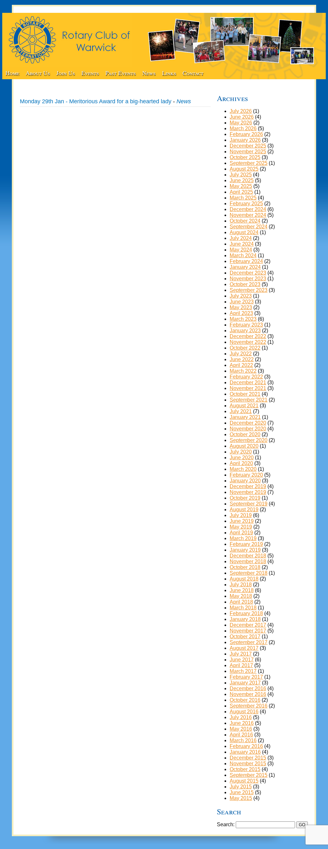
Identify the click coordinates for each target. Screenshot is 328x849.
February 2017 (246, 677)
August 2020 (244, 446)
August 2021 (244, 405)
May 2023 (241, 307)
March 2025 (243, 197)
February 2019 (246, 544)
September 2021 (248, 400)
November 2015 (248, 763)
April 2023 (241, 313)
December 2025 (248, 146)
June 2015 (242, 792)
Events (90, 73)
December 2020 (248, 423)
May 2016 (241, 729)
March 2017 (243, 671)
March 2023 (243, 319)
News (149, 73)
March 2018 (243, 607)
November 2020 (248, 428)
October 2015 (245, 769)
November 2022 (248, 342)
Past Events (120, 73)
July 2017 (241, 654)
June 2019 (242, 521)
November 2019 (248, 492)
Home (12, 73)
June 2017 (242, 659)
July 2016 (241, 717)
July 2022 (241, 353)
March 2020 (243, 469)
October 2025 (245, 157)
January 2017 (245, 682)
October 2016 (245, 700)
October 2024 (245, 221)
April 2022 (241, 365)
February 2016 (246, 746)
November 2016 (248, 694)
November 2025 (248, 151)
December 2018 (248, 555)
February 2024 (246, 261)
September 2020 (248, 440)
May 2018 (241, 596)
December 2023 (248, 273)
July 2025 (241, 174)
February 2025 (246, 203)
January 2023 (245, 330)
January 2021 (245, 417)
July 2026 (241, 111)
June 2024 (242, 244)
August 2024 (244, 232)
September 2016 (248, 706)
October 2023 (245, 284)
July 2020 (241, 451)
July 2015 (241, 786)
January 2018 (245, 619)
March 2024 (243, 255)
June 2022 (242, 359)
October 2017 (245, 636)
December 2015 (248, 757)
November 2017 (248, 630)
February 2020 (246, 475)
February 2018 (246, 613)
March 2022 (243, 371)
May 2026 (241, 122)
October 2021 (245, 394)
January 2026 (245, 140)
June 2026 (242, 117)
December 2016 (248, 688)
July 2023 (241, 296)
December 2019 (248, 486)
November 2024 (248, 215)
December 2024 (248, 209)
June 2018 (242, 590)
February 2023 (246, 324)
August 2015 (244, 781)
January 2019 (245, 550)
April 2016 (241, 734)
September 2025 (248, 163)
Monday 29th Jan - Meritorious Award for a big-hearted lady (95, 101)
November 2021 (248, 388)
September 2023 (248, 290)
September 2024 (248, 226)
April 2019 (241, 532)
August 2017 (244, 648)
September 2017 (248, 642)
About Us (38, 73)
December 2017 (248, 625)
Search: (225, 824)
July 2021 (241, 411)
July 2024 (241, 238)
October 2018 (245, 567)
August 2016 (244, 711)
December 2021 (248, 382)
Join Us (65, 73)
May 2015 (241, 798)
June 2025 (242, 180)
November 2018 (248, 561)
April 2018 (241, 602)
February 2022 (246, 376)
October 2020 (245, 434)
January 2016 (245, 752)
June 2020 (242, 457)
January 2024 (245, 267)
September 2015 (248, 775)
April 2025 (241, 192)
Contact (193, 73)
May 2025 (241, 186)
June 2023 (242, 301)
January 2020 (245, 480)
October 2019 (245, 498)
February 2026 (246, 134)
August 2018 (244, 579)
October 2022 (245, 348)
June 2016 (242, 723)
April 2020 (241, 463)
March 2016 (243, 740)
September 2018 (248, 573)
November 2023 (248, 278)
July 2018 (241, 584)
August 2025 (244, 169)
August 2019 (244, 509)
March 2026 (243, 128)
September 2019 (248, 503)
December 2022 (248, 336)
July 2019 (241, 515)
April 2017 (241, 665)
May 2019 (241, 527)
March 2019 (243, 538)
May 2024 (241, 249)
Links (169, 73)
